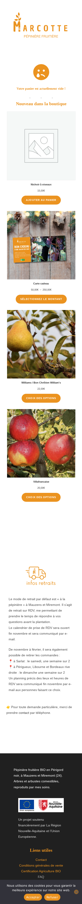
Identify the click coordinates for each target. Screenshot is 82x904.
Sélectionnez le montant (41, 299)
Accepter (33, 897)
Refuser (52, 897)
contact (24, 713)
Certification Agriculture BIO (41, 871)
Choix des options (41, 398)
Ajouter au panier (41, 200)
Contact (41, 860)
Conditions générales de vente (41, 865)
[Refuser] (76, 892)
